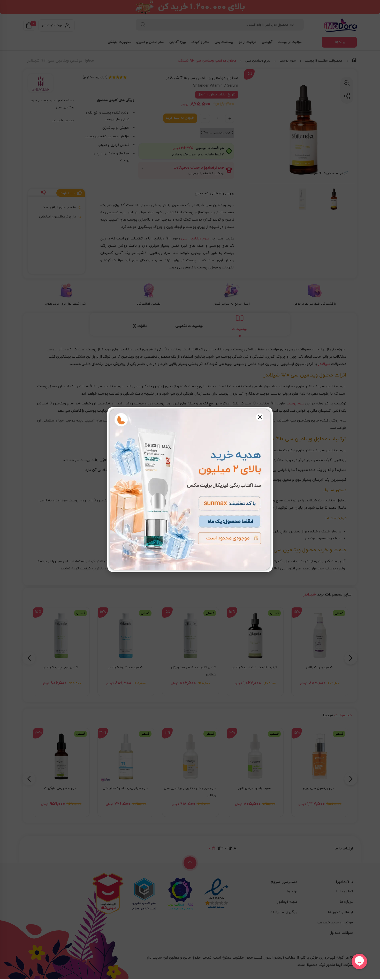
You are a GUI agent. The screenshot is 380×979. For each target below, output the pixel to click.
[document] (190, 489)
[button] (259, 417)
